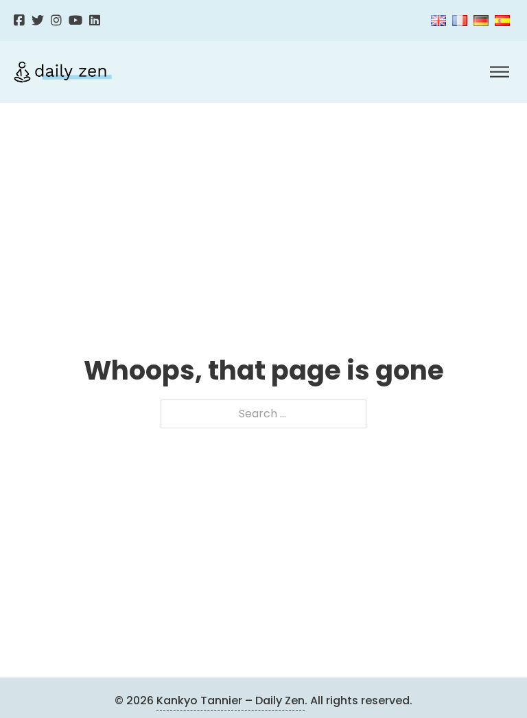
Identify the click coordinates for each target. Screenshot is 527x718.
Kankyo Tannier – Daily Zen (230, 700)
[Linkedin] (94, 21)
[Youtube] (75, 21)
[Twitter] (38, 21)
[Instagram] (56, 21)
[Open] (499, 72)
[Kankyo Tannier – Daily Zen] (63, 72)
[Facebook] (19, 21)
